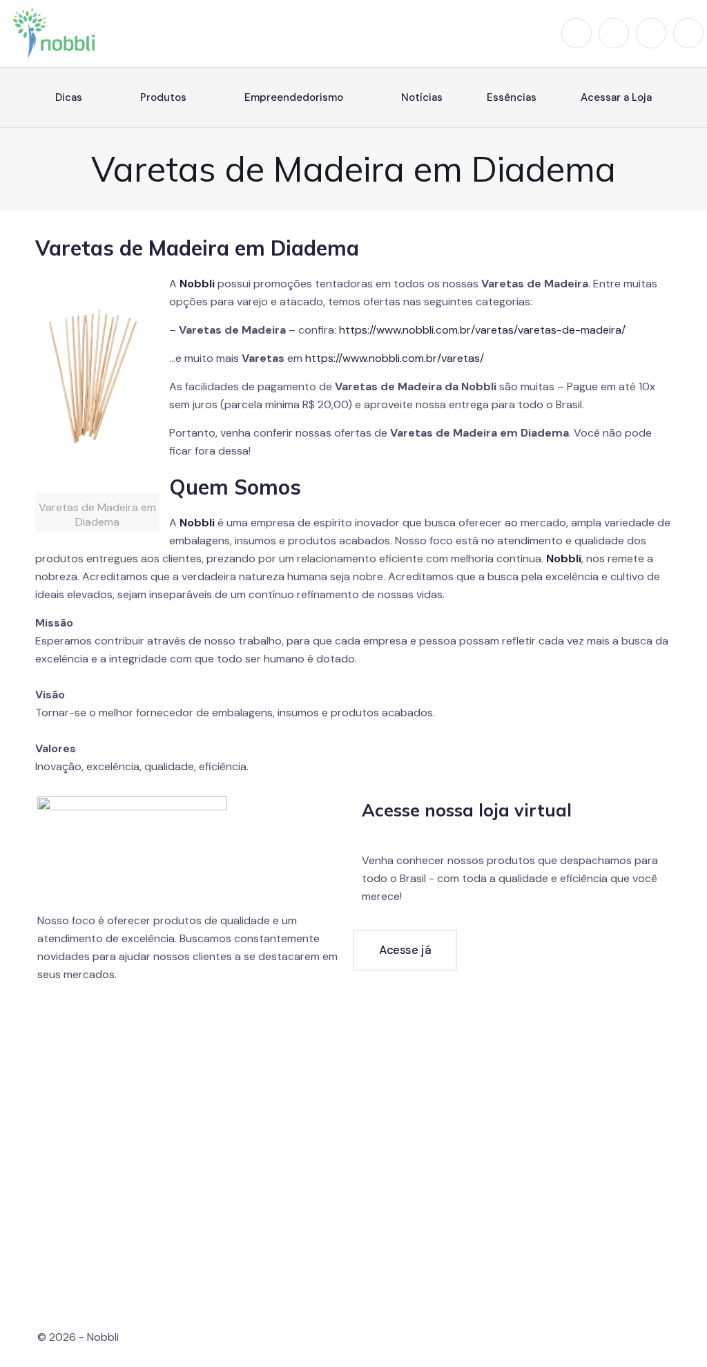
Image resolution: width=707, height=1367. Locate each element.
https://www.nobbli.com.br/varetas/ (394, 358)
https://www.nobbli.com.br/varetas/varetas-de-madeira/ (482, 330)
